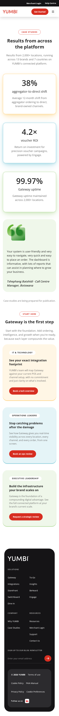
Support (33, 634)
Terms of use (34, 674)
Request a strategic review (26, 516)
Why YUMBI (13, 621)
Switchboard (14, 597)
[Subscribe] (47, 658)
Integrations (13, 584)
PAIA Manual (32, 683)
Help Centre (50, 3)
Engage (33, 597)
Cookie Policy (17, 683)
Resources (34, 621)
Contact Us (35, 640)
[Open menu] (53, 12)
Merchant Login (33, 3)
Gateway (12, 577)
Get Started (40, 11)
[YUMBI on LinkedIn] (27, 701)
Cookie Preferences (35, 691)
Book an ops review (22, 453)
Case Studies (14, 627)
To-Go (32, 577)
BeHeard (34, 590)
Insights (33, 584)
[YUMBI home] (10, 12)
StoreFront (13, 590)
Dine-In (11, 603)
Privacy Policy (17, 691)
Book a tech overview (23, 391)
